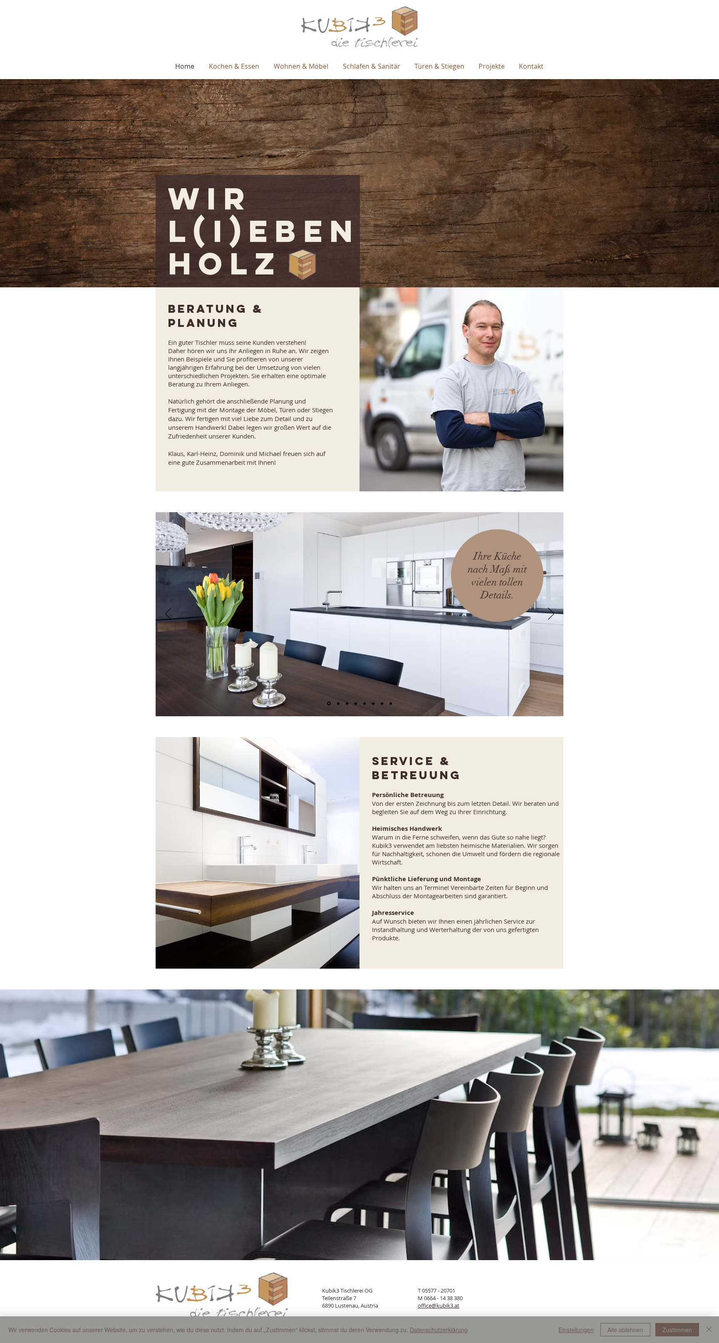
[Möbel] (338, 703)
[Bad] (347, 703)
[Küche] (328, 703)
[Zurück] (168, 614)
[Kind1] (356, 703)
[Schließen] (709, 1329)
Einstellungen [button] (576, 1330)
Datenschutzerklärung (439, 1330)
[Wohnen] (373, 703)
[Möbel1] (382, 703)
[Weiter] (551, 614)
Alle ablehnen (625, 1330)
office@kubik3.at (438, 1305)
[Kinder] (390, 703)
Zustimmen (677, 1330)
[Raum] (364, 703)
